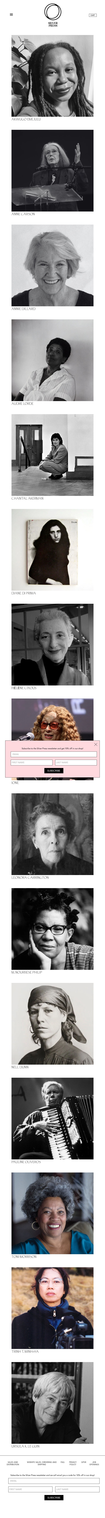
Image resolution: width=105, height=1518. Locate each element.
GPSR (83, 1462)
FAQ (62, 1462)
